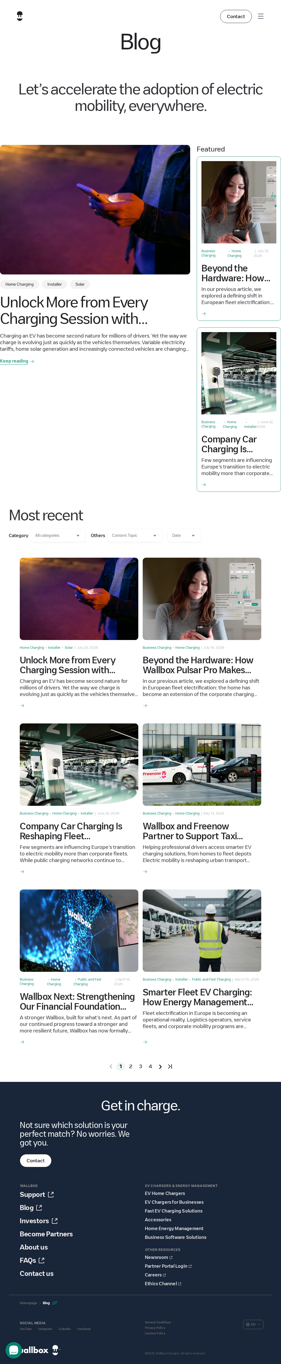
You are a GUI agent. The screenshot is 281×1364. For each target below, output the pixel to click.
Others (98, 535)
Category (18, 535)
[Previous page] (110, 1066)
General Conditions (158, 1322)
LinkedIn (65, 1329)
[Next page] (160, 1066)
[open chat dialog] (13, 1350)
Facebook (84, 1329)
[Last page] (170, 1066)
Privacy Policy (155, 1327)
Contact (236, 16)
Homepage (28, 1303)
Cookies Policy (155, 1333)
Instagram (45, 1329)
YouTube (26, 1329)
